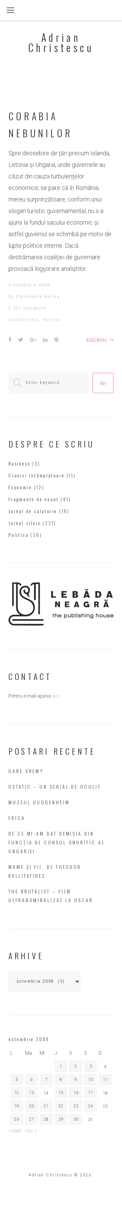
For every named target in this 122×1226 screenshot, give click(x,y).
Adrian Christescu (61, 42)
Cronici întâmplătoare (36, 475)
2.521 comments (27, 308)
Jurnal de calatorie (32, 510)
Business (19, 463)
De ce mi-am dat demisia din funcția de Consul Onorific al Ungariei (56, 842)
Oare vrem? (26, 770)
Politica (52, 319)
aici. (56, 696)
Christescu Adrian (38, 296)
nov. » (31, 1130)
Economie (20, 487)
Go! (103, 382)
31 (90, 1119)
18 (105, 1093)
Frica (16, 817)
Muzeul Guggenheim (39, 802)
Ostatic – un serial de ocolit (54, 786)
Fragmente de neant (33, 499)
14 (46, 1093)
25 (105, 1106)
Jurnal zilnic (23, 319)
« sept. (15, 1130)
